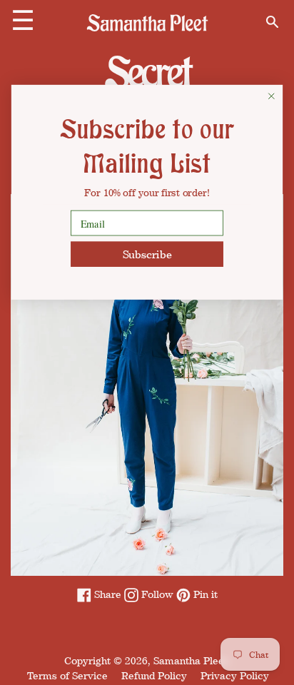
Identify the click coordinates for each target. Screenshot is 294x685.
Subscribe (147, 254)
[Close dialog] (271, 96)
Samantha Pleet (190, 660)
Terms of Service (67, 675)
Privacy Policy (235, 675)
